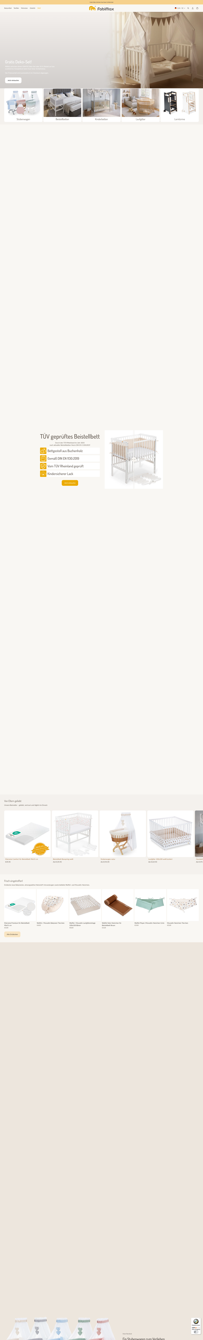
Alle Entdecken (12, 934)
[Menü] (199, 1319)
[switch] (196, 1332)
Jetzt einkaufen (13, 80)
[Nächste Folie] (196, 837)
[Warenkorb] (197, 8)
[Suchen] (188, 8)
